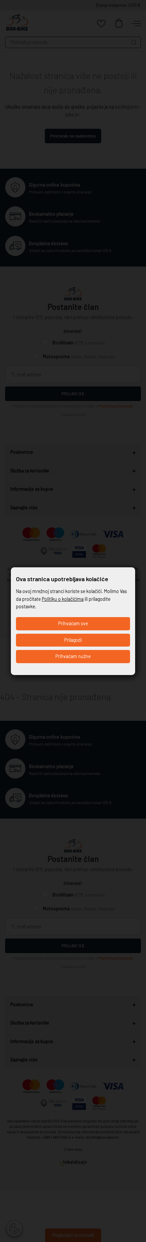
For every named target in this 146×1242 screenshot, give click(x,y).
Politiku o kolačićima (63, 599)
